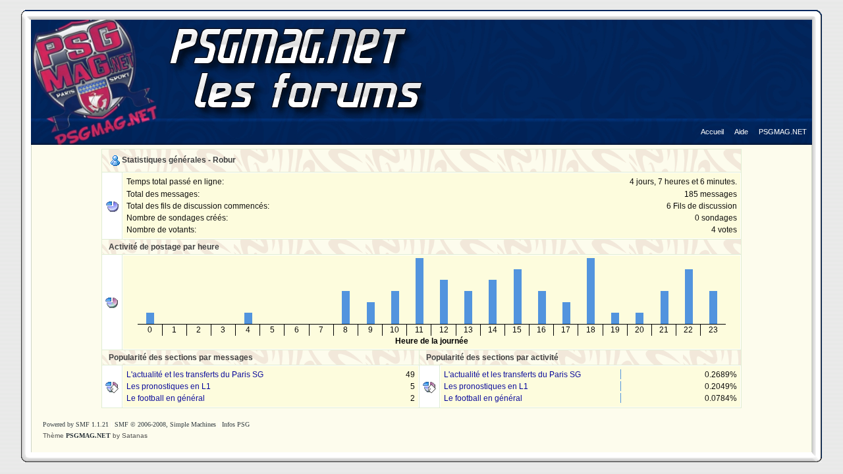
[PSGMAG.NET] (782, 121)
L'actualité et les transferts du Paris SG (194, 374)
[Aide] (741, 121)
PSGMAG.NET (88, 435)
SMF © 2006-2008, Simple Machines (165, 424)
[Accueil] (712, 121)
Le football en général (165, 398)
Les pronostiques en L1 (168, 386)
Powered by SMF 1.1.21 (76, 424)
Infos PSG (236, 424)
